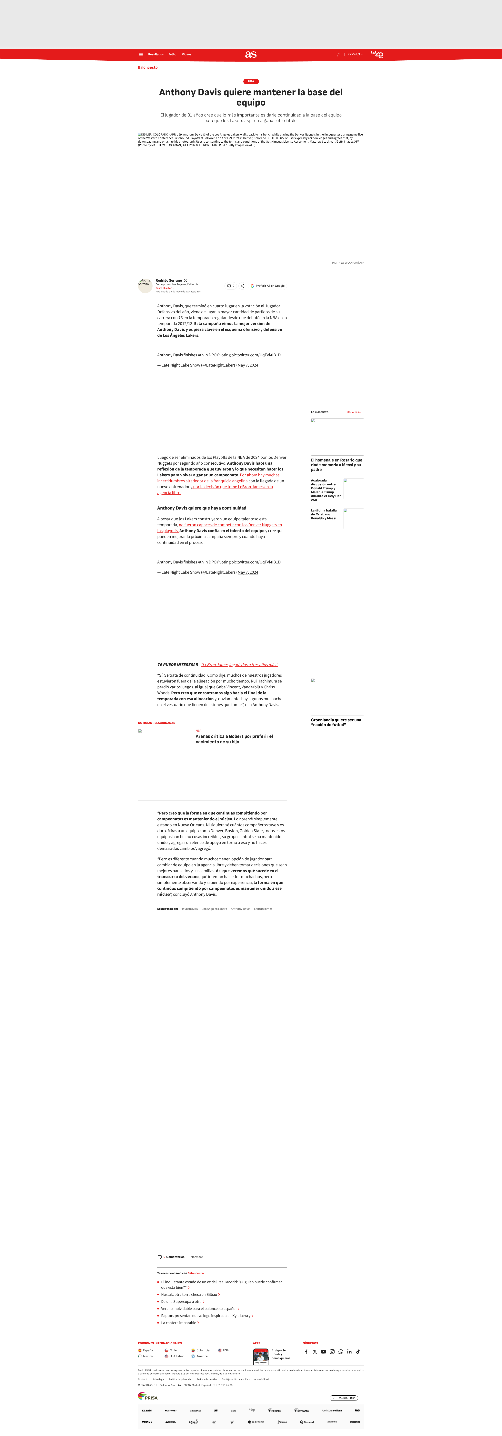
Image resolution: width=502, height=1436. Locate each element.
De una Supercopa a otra (181, 1301)
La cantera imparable (178, 1323)
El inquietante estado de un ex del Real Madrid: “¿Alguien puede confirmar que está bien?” (221, 1284)
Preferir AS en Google (270, 286)
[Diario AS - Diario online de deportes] (251, 54)
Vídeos (186, 54)
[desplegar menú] (141, 54)
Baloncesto (148, 67)
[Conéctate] (339, 54)
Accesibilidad (261, 1379)
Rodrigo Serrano (169, 280)
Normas (196, 1257)
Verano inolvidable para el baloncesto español (198, 1308)
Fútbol (172, 54)
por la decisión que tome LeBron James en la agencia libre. (215, 490)
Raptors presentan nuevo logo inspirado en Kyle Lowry (205, 1316)
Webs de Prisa (347, 1398)
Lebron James (263, 909)
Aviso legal (158, 1379)
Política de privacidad (180, 1379)
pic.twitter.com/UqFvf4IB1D (256, 355)
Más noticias (354, 412)
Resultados (156, 54)
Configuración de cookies (236, 1379)
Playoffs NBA (189, 909)
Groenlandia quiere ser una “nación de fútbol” (336, 722)
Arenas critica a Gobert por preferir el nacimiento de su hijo (234, 739)
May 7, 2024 (248, 365)
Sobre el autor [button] (164, 288)
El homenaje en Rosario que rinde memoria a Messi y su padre (336, 465)
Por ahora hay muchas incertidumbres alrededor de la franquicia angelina (218, 478)
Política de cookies (207, 1379)
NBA (251, 81)
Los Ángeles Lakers (214, 909)
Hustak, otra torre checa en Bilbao (189, 1294)
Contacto (143, 1379)
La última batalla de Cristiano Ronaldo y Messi (324, 514)
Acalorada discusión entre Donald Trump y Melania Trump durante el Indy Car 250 (326, 490)
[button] (231, 286)
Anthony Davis (240, 909)
